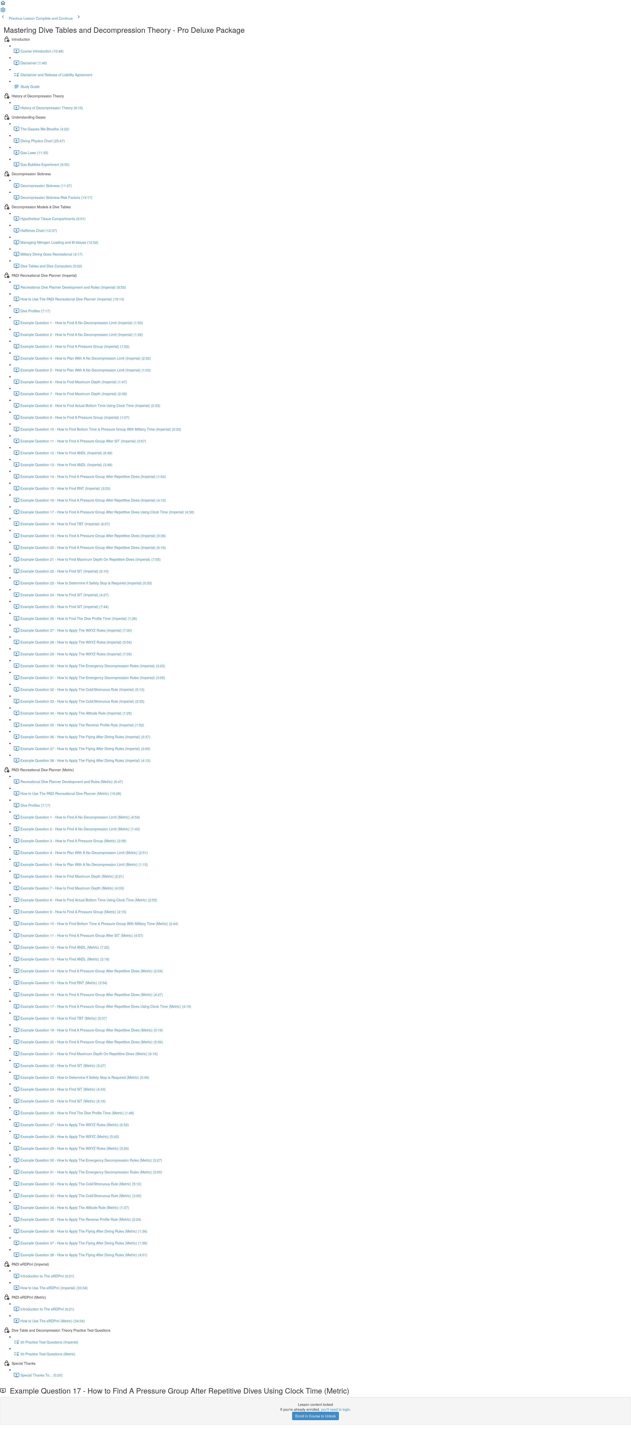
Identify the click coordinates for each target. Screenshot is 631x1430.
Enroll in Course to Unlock (315, 1415)
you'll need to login (335, 1409)
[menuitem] (3, 11)
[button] (3, 4)
